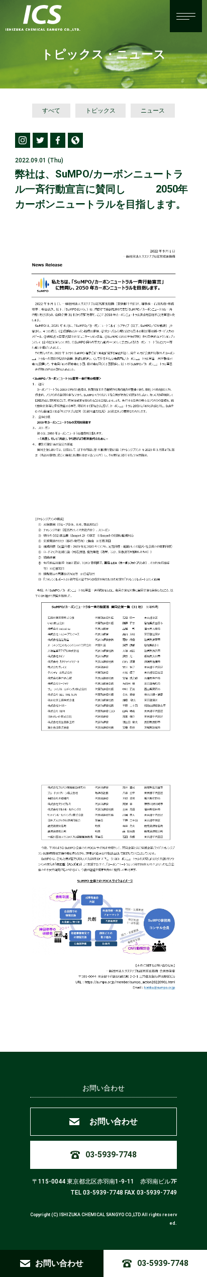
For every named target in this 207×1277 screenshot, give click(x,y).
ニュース (153, 110)
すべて (51, 110)
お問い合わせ (103, 1088)
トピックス (100, 110)
